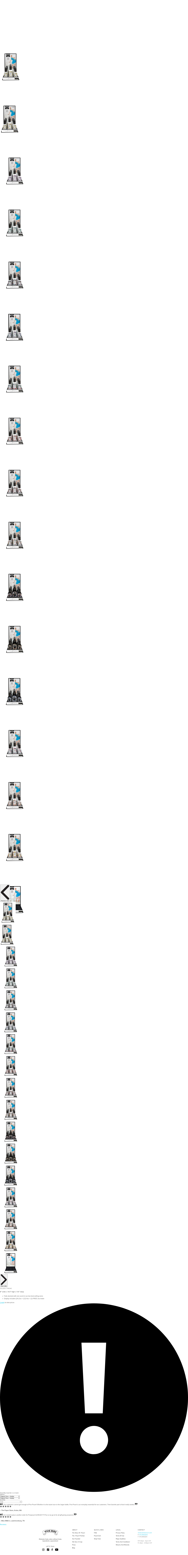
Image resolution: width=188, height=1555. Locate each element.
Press (73, 1545)
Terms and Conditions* (123, 1542)
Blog (73, 1548)
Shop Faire (97, 1539)
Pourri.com (97, 1536)
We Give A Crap (77, 1542)
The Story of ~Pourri (78, 1533)
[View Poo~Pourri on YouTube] (56, 1550)
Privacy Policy (120, 1533)
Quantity (2, 1500)
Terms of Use (120, 1536)
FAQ (95, 1533)
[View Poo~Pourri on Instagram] (43, 1550)
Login (2, 1302)
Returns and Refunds (122, 1545)
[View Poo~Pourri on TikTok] (48, 1550)
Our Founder (76, 1539)
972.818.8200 (143, 1535)
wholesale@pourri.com (145, 1532)
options (2, 1494)
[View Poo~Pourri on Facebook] (52, 1550)
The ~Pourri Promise (78, 1536)
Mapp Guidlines (121, 1539)
